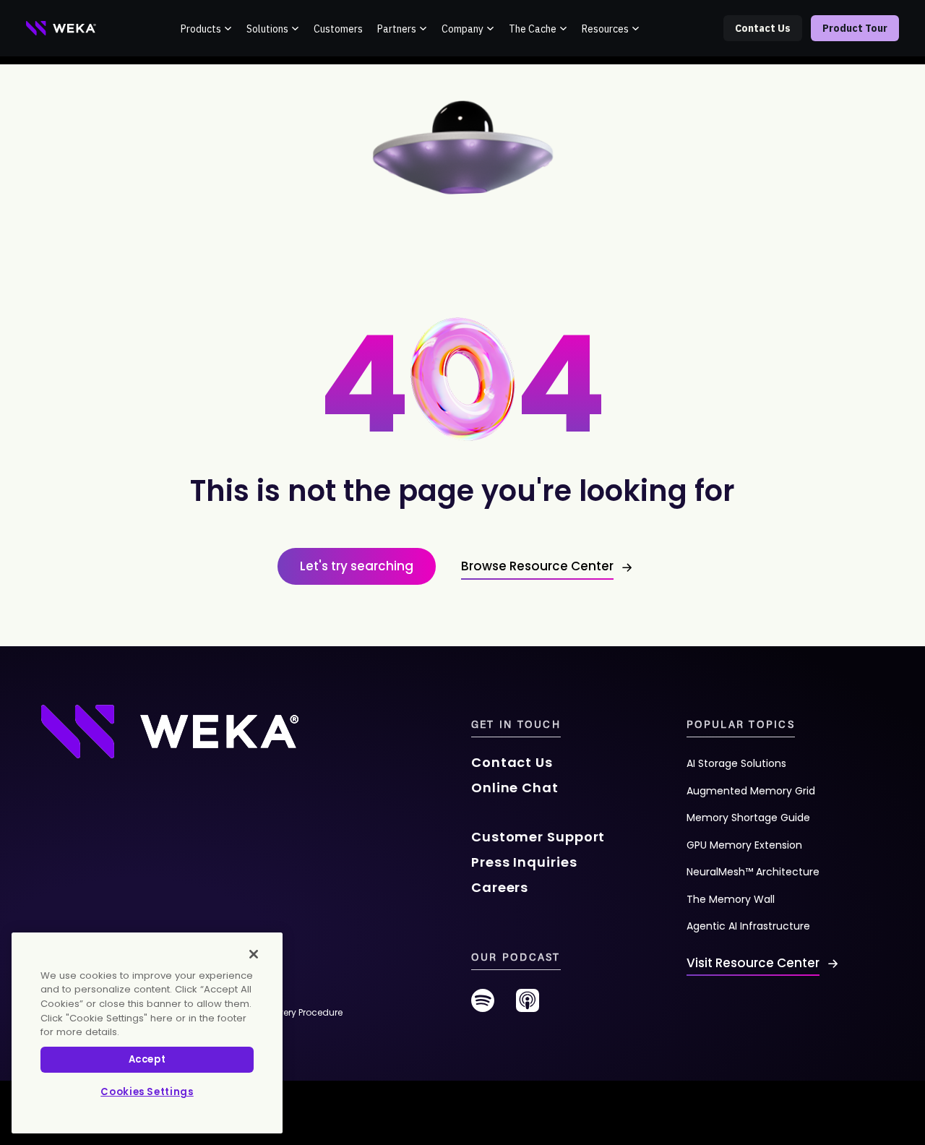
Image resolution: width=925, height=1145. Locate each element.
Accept (147, 1059)
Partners (396, 28)
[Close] (254, 954)
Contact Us (763, 28)
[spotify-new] (482, 1006)
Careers (499, 887)
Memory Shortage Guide (748, 817)
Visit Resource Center (753, 963)
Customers (338, 28)
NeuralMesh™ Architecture (753, 872)
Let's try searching (356, 566)
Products (201, 28)
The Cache (532, 28)
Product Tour (854, 28)
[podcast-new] (527, 1006)
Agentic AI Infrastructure (748, 926)
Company (462, 28)
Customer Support (538, 837)
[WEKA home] (61, 28)
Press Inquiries (524, 862)
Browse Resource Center (537, 566)
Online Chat (515, 788)
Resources (605, 28)
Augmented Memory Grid (751, 791)
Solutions (267, 28)
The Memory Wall (731, 899)
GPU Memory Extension (744, 845)
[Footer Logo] (169, 730)
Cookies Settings (147, 1092)
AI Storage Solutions (736, 763)
